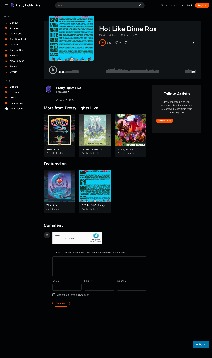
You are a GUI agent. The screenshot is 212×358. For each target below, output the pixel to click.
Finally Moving (125, 149)
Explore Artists (164, 120)
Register (202, 5)
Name (56, 280)
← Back (200, 344)
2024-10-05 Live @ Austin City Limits (93, 207)
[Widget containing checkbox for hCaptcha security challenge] (77, 238)
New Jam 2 (52, 149)
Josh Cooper (53, 209)
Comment (53, 225)
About (164, 5)
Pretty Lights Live (28, 5)
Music (102, 34)
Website (121, 280)
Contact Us (177, 5)
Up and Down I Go (92, 149)
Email (88, 280)
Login (190, 5)
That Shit (51, 205)
